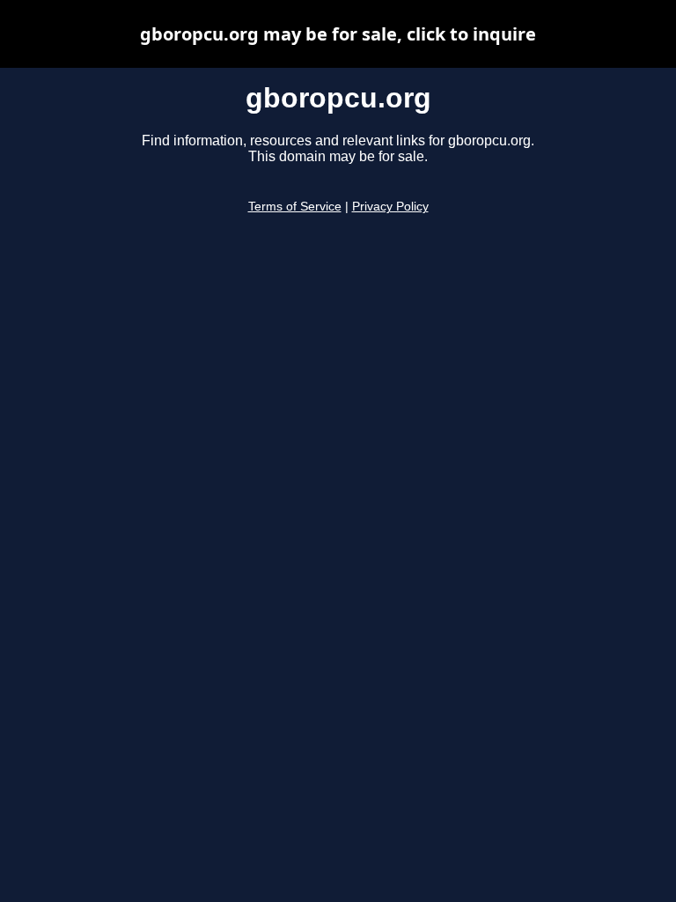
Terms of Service (295, 206)
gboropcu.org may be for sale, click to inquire (338, 34)
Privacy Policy (390, 206)
